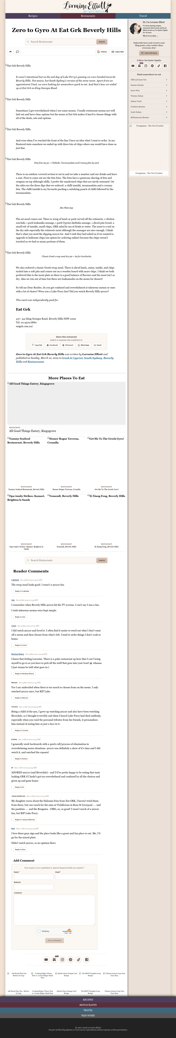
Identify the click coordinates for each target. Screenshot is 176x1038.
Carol (13, 626)
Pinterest (69, 345)
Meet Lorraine (151, 36)
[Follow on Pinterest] (70, 959)
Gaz (13, 600)
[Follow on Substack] (54, 959)
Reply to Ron (20, 849)
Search (102, 41)
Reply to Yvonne (21, 730)
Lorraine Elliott (94, 1027)
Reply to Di (19, 787)
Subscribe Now (151, 53)
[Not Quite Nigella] (88, 7)
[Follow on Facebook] (86, 959)
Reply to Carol (21, 645)
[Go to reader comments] (17, 51)
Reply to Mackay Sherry (24, 674)
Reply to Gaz (20, 617)
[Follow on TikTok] (78, 959)
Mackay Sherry (17, 654)
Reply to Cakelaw (22, 591)
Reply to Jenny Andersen (25, 820)
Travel (143, 16)
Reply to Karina (21, 759)
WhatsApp (85, 345)
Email (99, 345)
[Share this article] (10, 51)
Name (17, 872)
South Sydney (93, 357)
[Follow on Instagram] (62, 959)
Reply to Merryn (21, 698)
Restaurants (88, 16)
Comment (18, 893)
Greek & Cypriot (72, 357)
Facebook (54, 345)
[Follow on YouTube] (46, 959)
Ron (13, 828)
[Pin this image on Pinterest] (124, 67)
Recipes (32, 16)
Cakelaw (15, 580)
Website (17, 882)
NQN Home (88, 1015)
